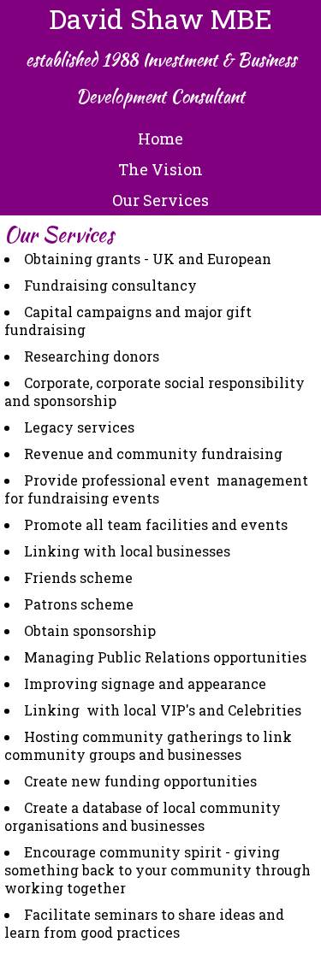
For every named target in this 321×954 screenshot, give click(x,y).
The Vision (160, 169)
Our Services (160, 200)
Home (160, 138)
